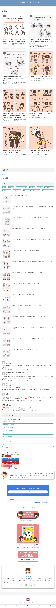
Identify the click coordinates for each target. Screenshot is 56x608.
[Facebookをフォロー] (25, 585)
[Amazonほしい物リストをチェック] (31, 585)
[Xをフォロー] (22, 585)
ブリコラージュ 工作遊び (8, 441)
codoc (47, 502)
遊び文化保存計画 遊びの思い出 (10, 424)
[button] (50, 324)
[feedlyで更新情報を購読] (34, 585)
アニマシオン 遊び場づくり (9, 430)
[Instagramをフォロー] (27, 585)
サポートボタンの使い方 (28, 507)
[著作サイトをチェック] (20, 585)
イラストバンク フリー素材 (9, 427)
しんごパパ (13, 473)
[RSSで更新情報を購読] (36, 585)
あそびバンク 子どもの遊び (9, 421)
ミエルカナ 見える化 (7, 436)
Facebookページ (6, 447)
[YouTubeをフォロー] (29, 585)
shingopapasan (37, 502)
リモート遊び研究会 (7, 433)
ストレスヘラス (6, 444)
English (4, 439)
